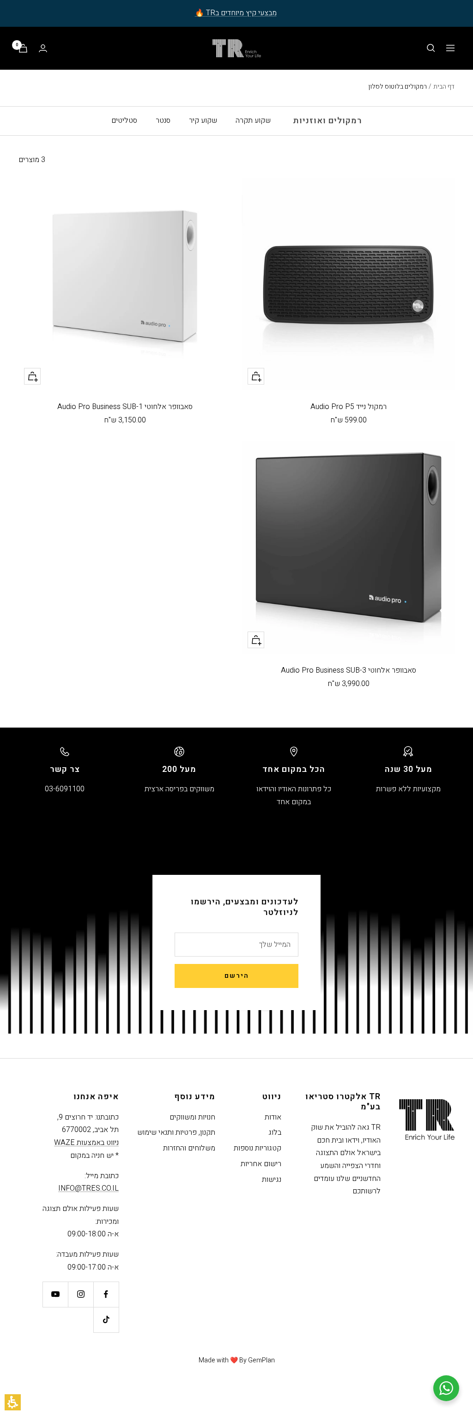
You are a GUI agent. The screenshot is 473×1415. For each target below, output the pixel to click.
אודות (273, 1117)
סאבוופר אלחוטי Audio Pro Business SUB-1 (125, 406)
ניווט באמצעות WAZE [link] (86, 1142)
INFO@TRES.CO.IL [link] (88, 1188)
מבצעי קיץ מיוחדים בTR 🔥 (236, 12)
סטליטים (124, 120)
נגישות (271, 1179)
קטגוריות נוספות (257, 1148)
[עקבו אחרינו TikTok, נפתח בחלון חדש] (106, 1319)
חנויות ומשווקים (192, 1117)
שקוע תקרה (253, 120)
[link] (106, 1294)
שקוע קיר (203, 120)
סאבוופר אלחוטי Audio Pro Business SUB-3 (348, 670)
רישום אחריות (261, 1163)
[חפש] (431, 48)
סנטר (163, 120)
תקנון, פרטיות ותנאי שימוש (176, 1132)
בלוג (274, 1132)
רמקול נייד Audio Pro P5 (348, 406)
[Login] (43, 48)
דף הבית (444, 86)
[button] (13, 1402)
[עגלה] (23, 48)
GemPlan (261, 1360)
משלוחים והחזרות (189, 1148)
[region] (411, 87)
